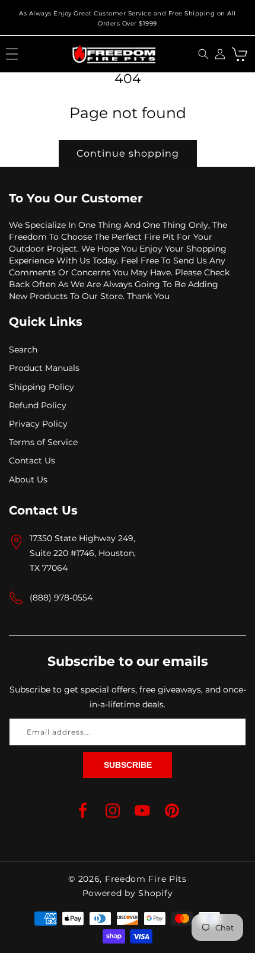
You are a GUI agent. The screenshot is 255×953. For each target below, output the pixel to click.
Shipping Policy (41, 387)
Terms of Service (43, 442)
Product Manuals (44, 368)
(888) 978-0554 (61, 597)
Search (23, 349)
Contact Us (32, 460)
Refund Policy (37, 405)
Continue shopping (127, 153)
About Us (28, 479)
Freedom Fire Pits (146, 878)
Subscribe (128, 765)
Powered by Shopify (127, 893)
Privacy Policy (38, 423)
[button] (12, 54)
